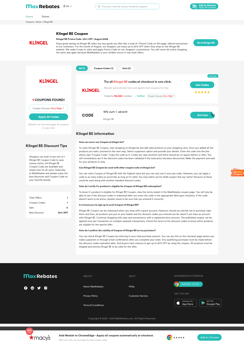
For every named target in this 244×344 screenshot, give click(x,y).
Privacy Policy (90, 295)
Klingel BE (48, 21)
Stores (38, 21)
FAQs (131, 286)
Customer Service (138, 295)
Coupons (30, 21)
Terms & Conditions (93, 305)
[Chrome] (204, 6)
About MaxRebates (93, 286)
